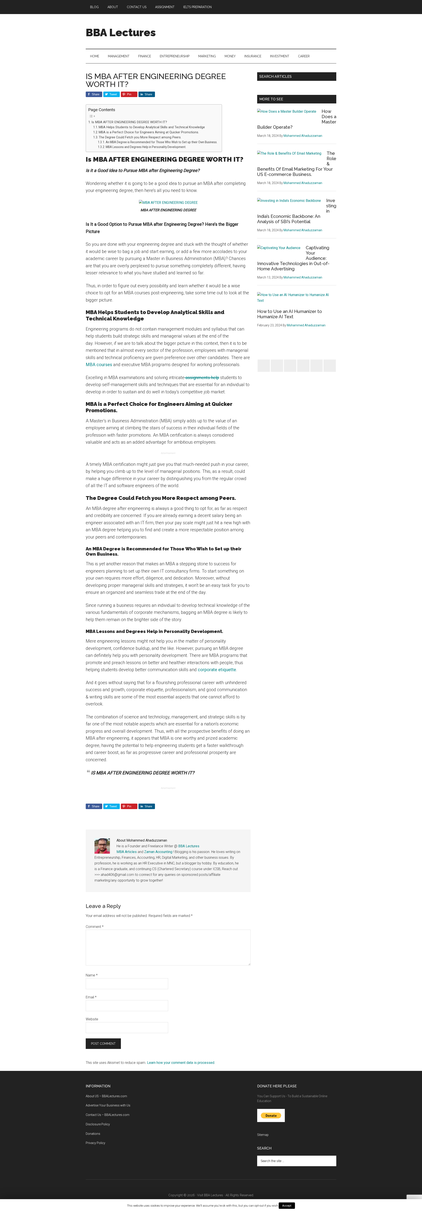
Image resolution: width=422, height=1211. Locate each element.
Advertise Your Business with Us (108, 1105)
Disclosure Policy (98, 1124)
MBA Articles (126, 852)
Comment (95, 927)
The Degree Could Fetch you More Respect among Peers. (140, 137)
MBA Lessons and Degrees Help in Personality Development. (146, 147)
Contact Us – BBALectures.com (107, 1115)
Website (92, 1019)
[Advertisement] (256, 30)
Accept (286, 1205)
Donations (93, 1133)
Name (92, 975)
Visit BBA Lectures (210, 1195)
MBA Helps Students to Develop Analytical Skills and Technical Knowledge (152, 127)
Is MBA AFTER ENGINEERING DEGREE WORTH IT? (129, 122)
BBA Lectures (121, 32)
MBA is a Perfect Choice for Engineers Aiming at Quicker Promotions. (149, 132)
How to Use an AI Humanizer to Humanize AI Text (289, 314)
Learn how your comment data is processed (180, 1063)
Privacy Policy (95, 1143)
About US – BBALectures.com (106, 1096)
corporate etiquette (217, 669)
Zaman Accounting (158, 852)
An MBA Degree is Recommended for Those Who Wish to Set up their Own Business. (161, 142)
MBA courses (99, 364)
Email (91, 997)
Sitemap (263, 1135)
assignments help (201, 377)
